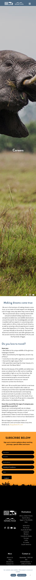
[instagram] (30, 295)
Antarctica (26, 526)
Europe (26, 538)
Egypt (22, 520)
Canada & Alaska (26, 536)
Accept (13, 575)
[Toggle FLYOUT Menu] (30, 3)
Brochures (9, 562)
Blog (9, 560)
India (26, 540)
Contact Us (10, 564)
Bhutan (26, 534)
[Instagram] (8, 528)
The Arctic (26, 528)
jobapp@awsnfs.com (16, 425)
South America (26, 544)
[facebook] (26, 295)
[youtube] (33, 295)
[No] (30, 575)
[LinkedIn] (15, 528)
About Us (10, 557)
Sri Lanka (26, 542)
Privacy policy (22, 575)
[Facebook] (5, 528)
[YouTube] (11, 528)
